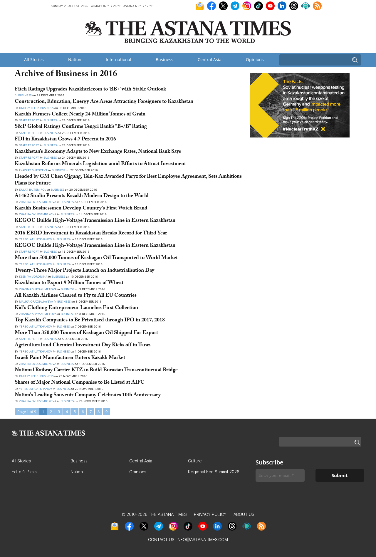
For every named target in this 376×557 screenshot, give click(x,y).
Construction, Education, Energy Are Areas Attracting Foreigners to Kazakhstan (104, 102)
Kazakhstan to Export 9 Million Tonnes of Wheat (69, 283)
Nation (74, 59)
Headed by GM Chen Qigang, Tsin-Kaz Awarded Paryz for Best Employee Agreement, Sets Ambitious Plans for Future (128, 180)
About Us (244, 514)
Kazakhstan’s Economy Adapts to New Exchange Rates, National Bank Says (98, 152)
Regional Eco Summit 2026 (213, 471)
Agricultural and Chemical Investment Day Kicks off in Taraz (82, 345)
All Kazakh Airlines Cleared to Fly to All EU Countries (76, 296)
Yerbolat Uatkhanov (35, 239)
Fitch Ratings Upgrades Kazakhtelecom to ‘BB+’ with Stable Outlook (90, 89)
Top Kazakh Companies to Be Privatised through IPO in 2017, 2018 (90, 320)
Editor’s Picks (24, 471)
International (118, 59)
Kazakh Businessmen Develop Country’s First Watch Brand (81, 208)
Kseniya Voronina (33, 276)
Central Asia (209, 59)
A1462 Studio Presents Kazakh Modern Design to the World (82, 196)
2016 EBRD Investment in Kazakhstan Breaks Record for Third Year (91, 233)
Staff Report (29, 120)
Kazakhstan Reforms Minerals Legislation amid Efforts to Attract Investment (100, 164)
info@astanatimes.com (202, 539)
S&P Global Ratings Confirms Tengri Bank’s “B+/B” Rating (81, 127)
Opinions (255, 59)
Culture (195, 460)
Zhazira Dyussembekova (37, 202)
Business (164, 59)
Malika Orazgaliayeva (36, 301)
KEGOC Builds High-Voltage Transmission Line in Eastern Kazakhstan (95, 221)
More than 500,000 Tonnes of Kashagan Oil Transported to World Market (96, 258)
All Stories (34, 59)
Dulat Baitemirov (32, 189)
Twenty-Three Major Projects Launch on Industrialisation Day (84, 271)
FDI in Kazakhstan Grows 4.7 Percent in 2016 (65, 139)
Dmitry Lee (27, 108)
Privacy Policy (210, 514)
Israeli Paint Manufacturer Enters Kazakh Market (70, 358)
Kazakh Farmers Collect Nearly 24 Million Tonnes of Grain (80, 114)
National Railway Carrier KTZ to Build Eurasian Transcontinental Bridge (96, 370)
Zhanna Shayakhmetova (38, 289)
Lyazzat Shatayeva (33, 170)
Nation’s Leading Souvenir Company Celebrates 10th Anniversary (88, 395)
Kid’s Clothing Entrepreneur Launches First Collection (76, 308)
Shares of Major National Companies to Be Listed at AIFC (80, 382)
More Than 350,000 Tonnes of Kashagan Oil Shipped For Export (86, 333)
